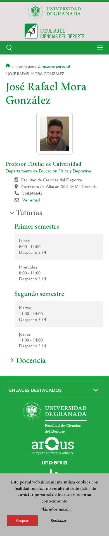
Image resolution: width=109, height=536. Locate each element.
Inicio (8, 66)
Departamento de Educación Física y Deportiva (48, 171)
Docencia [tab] (31, 361)
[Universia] (54, 462)
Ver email (31, 200)
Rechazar (59, 520)
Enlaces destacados (35, 390)
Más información (56, 509)
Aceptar (22, 520)
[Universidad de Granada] (54, 11)
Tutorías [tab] (29, 213)
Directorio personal (53, 66)
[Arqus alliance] (53, 446)
